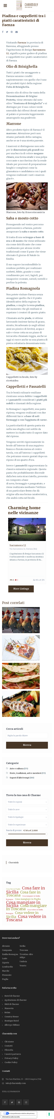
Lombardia (7, 967)
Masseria (9, 1008)
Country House (12, 1017)
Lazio (4, 958)
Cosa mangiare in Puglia (28, 899)
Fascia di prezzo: (14, 830)
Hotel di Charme (12, 996)
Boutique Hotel (12, 1021)
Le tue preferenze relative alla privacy (21, 1113)
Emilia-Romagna (10, 954)
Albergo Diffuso (12, 1025)
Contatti (8, 1046)
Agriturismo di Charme (16, 1000)
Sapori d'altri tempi (19, 777)
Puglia (5, 979)
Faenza (29, 549)
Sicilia (22, 946)
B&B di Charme (12, 1004)
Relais (7, 1012)
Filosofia (9, 1050)
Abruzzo (6, 946)
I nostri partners (13, 1054)
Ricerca (27, 745)
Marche (5, 971)
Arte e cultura (16, 768)
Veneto (23, 966)
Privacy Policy (11, 1058)
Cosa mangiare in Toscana (26, 907)
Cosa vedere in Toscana (26, 918)
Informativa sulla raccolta (11, 1117)
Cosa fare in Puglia (13, 889)
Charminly (13, 862)
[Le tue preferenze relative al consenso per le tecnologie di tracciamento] (49, 1114)
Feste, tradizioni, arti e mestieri (25, 773)
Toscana (24, 950)
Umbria (23, 961)
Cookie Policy (11, 1062)
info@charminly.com (16, 1083)
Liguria (5, 962)
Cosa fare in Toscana (23, 893)
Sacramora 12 (18, 545)
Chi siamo (9, 1042)
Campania (7, 950)
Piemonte (6, 975)
